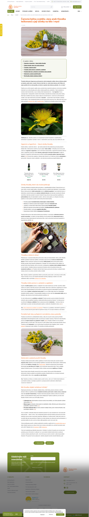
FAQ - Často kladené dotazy (39, 1)
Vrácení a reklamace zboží (12, 490)
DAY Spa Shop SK (10, 1)
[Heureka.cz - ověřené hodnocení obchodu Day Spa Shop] (33, 499)
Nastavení (42, 514)
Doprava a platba (28, 1)
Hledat (51, 6)
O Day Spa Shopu (29, 482)
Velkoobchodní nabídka (30, 491)
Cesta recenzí (28, 479)
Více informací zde (59, 512)
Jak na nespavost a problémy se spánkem (32, 307)
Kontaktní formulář (70, 492)
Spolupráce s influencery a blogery (32, 489)
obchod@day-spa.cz (70, 480)
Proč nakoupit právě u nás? (31, 486)
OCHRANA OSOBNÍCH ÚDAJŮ (44, 505)
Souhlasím (61, 514)
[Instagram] (67, 487)
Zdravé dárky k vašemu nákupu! (32, 493)
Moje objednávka (19, 1)
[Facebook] (65, 487)
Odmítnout (51, 514)
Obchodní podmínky (11, 492)
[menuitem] (10, 11)
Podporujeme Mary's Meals (31, 484)
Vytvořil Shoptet (68, 515)
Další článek (49, 442)
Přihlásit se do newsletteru (37, 467)
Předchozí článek (39, 442)
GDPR (48, 1)
